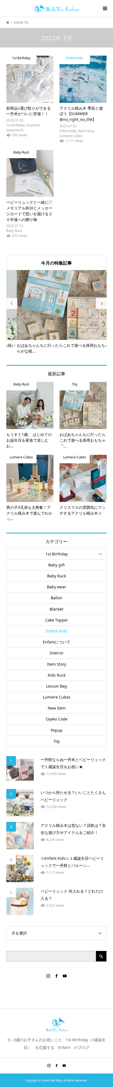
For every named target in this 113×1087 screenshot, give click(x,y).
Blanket (56, 609)
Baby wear (56, 586)
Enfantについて (56, 642)
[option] (56, 312)
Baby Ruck (56, 575)
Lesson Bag (56, 686)
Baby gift (56, 564)
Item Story (56, 664)
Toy (56, 741)
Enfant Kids (56, 631)
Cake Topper (56, 620)
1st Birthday (57, 554)
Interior (57, 652)
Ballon (56, 597)
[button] (29, 79)
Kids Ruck (57, 675)
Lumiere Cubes (56, 697)
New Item (57, 708)
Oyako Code (56, 719)
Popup (57, 730)
